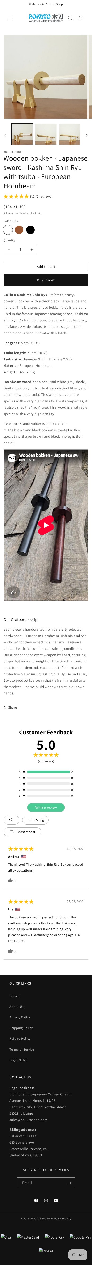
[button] (9, 18)
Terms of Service (21, 1049)
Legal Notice (18, 1060)
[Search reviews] (11, 820)
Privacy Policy (19, 1017)
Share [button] (12, 707)
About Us (16, 1006)
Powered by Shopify (59, 1218)
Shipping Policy (21, 1028)
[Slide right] (87, 135)
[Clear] (8, 230)
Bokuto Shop (38, 1218)
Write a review (46, 807)
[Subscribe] (69, 1182)
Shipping (8, 213)
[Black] (30, 230)
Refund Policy (19, 1038)
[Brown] (19, 230)
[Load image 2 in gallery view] (45, 134)
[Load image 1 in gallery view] (22, 134)
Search (14, 996)
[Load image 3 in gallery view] (69, 134)
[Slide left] (5, 135)
